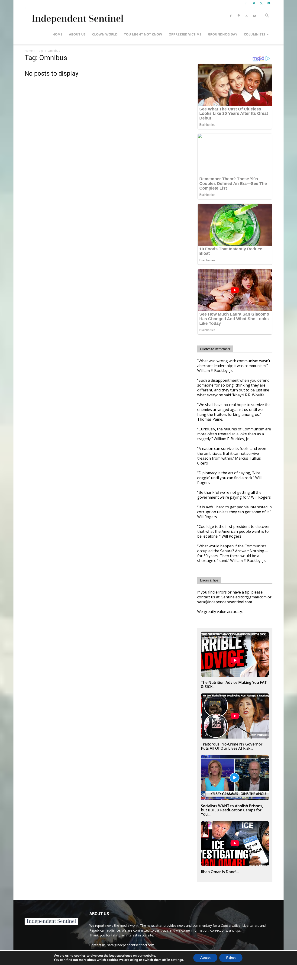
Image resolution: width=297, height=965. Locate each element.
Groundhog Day (222, 34)
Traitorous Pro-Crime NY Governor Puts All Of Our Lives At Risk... (231, 746)
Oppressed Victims (185, 34)
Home (57, 34)
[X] (261, 3)
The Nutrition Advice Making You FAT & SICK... (234, 684)
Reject (231, 957)
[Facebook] (245, 3)
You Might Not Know (143, 34)
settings (177, 960)
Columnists (254, 34)
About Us (77, 34)
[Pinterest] (253, 3)
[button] (266, 16)
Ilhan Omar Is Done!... (220, 872)
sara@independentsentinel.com (130, 945)
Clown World (104, 34)
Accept (205, 957)
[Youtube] (268, 3)
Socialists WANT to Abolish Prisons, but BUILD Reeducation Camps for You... (232, 810)
